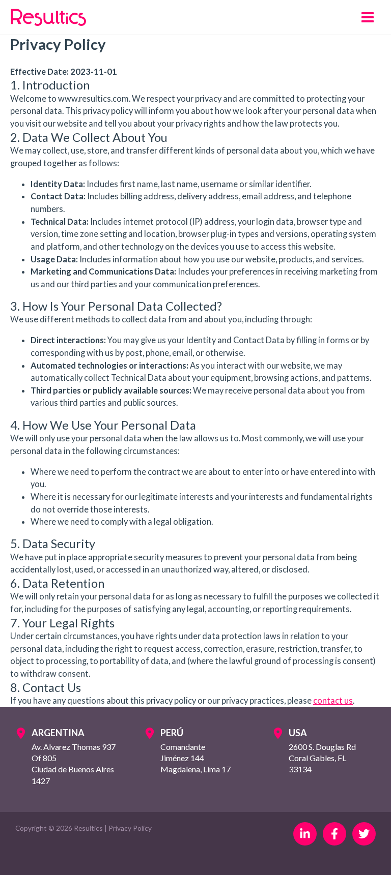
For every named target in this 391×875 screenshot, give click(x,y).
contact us (333, 700)
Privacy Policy (130, 828)
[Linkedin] (305, 834)
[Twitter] (364, 834)
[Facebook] (334, 834)
